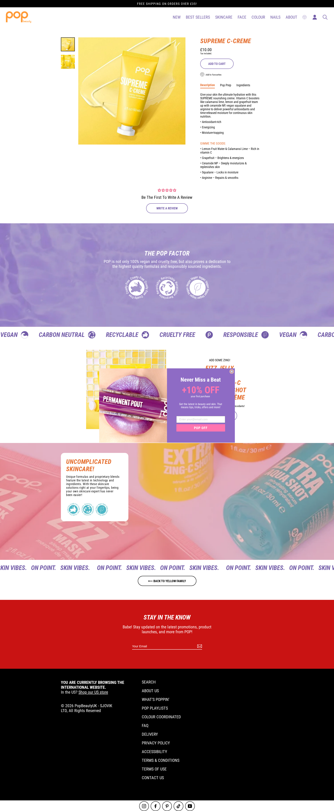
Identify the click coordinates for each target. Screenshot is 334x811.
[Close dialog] (231, 371)
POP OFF (201, 428)
